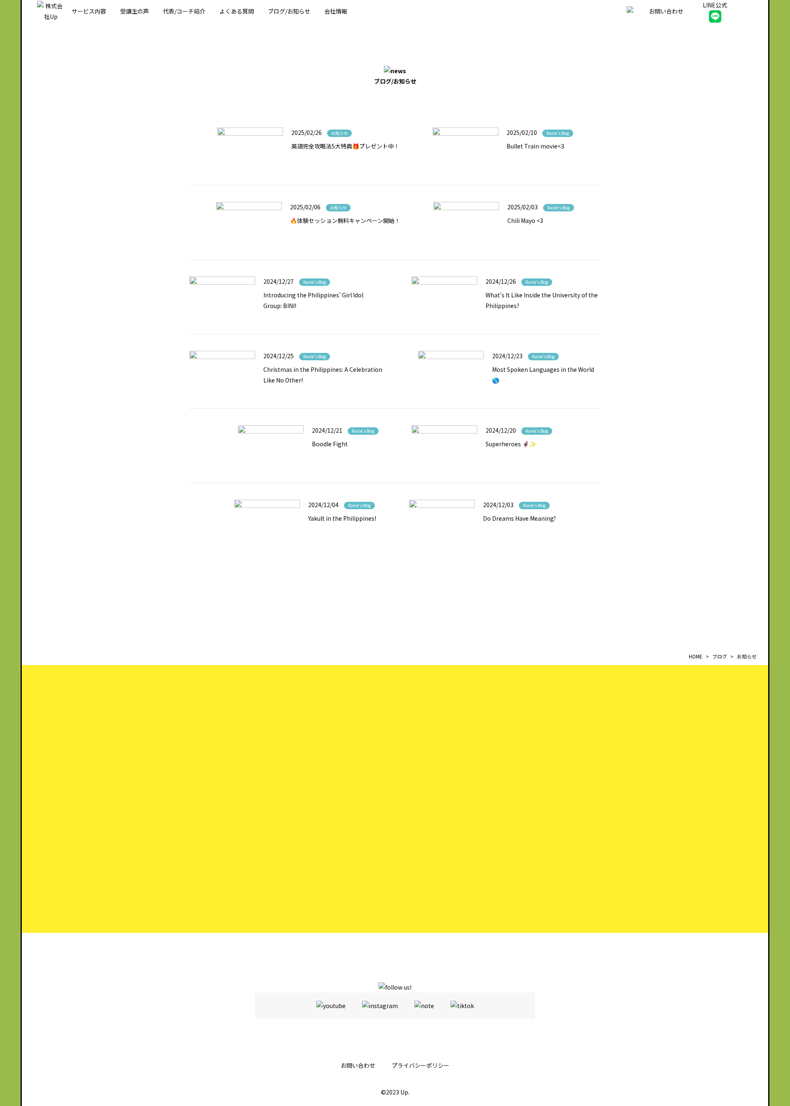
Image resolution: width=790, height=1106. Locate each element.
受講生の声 (134, 11)
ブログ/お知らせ (289, 11)
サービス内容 (89, 11)
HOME (695, 656)
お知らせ (339, 133)
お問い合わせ (358, 1065)
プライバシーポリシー (420, 1065)
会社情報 (335, 11)
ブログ (719, 656)
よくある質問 (236, 11)
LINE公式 (715, 5)
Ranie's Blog (557, 133)
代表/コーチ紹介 (184, 11)
